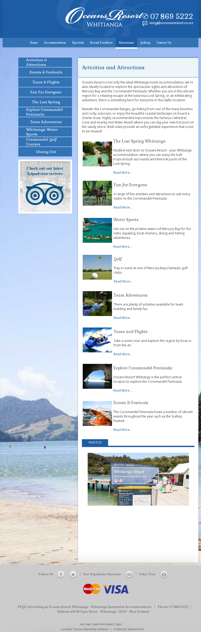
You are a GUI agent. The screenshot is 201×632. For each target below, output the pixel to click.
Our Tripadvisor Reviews (102, 574)
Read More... (122, 172)
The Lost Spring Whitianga (140, 141)
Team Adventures (131, 295)
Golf (118, 258)
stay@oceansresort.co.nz (171, 22)
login (118, 624)
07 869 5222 (171, 16)
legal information (103, 624)
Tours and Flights (131, 331)
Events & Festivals (130, 402)
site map (85, 624)
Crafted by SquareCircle (128, 629)
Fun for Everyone (130, 184)
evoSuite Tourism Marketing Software (84, 629)
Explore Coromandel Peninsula (142, 367)
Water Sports (125, 219)
